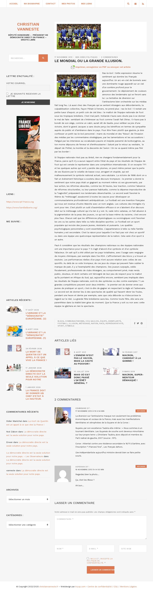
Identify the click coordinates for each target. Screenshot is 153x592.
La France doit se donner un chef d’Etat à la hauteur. (36, 394)
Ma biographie (32, 4)
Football (63, 323)
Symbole (69, 326)
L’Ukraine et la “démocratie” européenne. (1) (36, 335)
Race (101, 323)
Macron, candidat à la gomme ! (131, 358)
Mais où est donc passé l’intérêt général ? (82, 378)
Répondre (141, 411)
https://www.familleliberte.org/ (21, 207)
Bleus (61, 321)
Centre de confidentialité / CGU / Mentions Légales (112, 586)
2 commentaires (109, 57)
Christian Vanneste (28, 27)
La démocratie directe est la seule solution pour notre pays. (36, 377)
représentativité (114, 323)
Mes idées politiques (86, 57)
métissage (84, 323)
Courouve (80, 408)
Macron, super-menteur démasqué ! (132, 377)
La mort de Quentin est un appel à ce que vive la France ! (36, 356)
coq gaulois (92, 321)
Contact (51, 4)
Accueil (13, 4)
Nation (94, 323)
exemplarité (114, 321)
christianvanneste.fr (48, 586)
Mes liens (86, 4)
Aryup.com (80, 586)
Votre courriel (16, 83)
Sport (61, 326)
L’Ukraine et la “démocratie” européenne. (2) (36, 316)
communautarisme (74, 321)
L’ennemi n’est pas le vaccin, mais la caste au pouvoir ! (84, 359)
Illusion (73, 323)
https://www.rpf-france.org (20, 202)
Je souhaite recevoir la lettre (23, 95)
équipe (103, 321)
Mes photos (68, 4)
